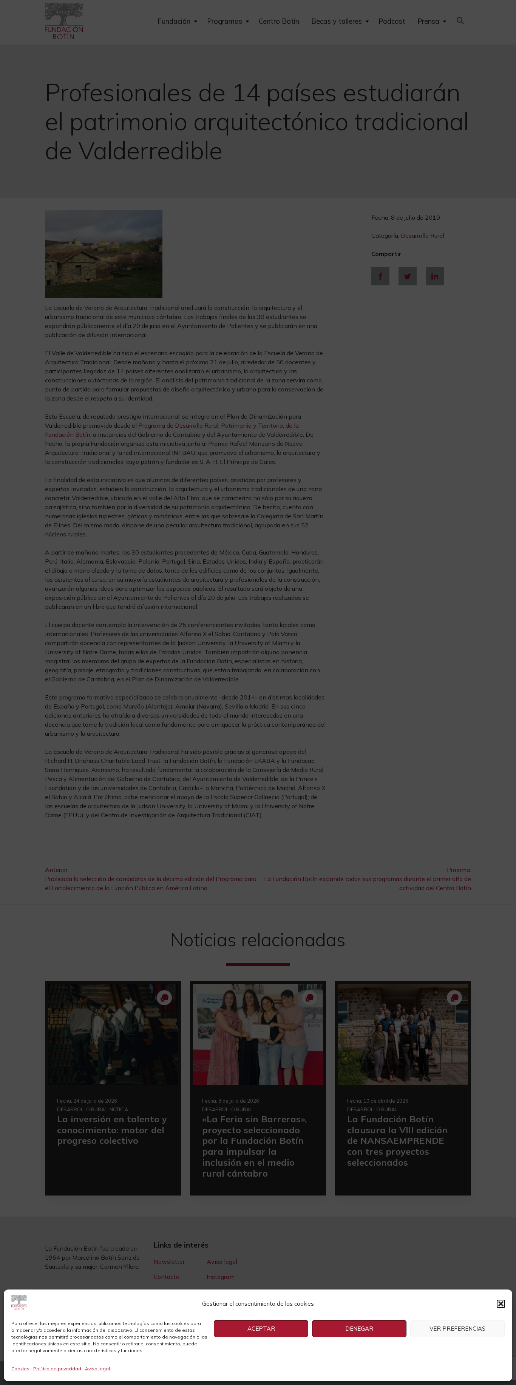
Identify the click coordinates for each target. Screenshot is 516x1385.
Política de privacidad (57, 1368)
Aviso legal (97, 1368)
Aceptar (261, 1328)
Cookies (20, 1368)
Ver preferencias (457, 1328)
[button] (501, 1304)
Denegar (359, 1328)
